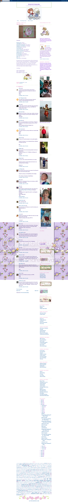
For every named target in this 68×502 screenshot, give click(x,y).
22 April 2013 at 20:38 (23, 252)
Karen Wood (44, 477)
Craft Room (36, 466)
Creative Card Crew (19, 51)
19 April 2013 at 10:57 (23, 166)
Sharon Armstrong (20, 488)
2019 (42, 401)
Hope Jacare (42, 475)
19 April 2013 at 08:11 (23, 155)
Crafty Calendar (42, 384)
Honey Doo (36, 475)
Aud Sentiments (42, 351)
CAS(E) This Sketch (43, 354)
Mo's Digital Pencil (43, 390)
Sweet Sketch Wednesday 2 (44, 395)
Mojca (20, 179)
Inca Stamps (34, 476)
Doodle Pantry (38, 472)
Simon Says (42, 323)
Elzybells (38, 473)
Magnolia (49, 480)
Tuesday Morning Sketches (44, 334)
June (43, 409)
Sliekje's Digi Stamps (43, 308)
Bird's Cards (34, 464)
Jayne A (20, 273)
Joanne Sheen (47, 476)
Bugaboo (41, 307)
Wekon (40, 492)
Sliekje (41, 488)
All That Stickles (18, 47)
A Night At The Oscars (45, 431)
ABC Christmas (42, 338)
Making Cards (21, 481)
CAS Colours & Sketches (44, 328)
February (43, 447)
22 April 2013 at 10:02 (23, 221)
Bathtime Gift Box (44, 438)
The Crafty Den (21, 232)
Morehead (26, 482)
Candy (38, 465)
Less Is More (42, 375)
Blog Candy (48, 464)
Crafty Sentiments (43, 330)
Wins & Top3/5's (30, 20)
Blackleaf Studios (41, 464)
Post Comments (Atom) (25, 292)
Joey (19, 247)
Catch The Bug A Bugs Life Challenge (25, 189)
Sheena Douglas (28, 488)
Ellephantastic (31, 473)
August (43, 406)
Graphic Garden (40, 474)
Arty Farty (37, 463)
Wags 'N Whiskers (27, 492)
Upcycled (20, 492)
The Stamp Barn (27, 491)
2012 (42, 450)
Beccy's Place (42, 306)
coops (20, 214)
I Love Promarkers (19, 54)
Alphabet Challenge (43, 363)
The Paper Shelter (43, 277)
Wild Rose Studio (46, 493)
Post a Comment (19, 289)
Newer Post (18, 290)
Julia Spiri (26, 477)
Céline (20, 88)
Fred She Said (19, 474)
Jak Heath (40, 476)
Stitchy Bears (44, 489)
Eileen (20, 223)
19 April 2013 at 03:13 (23, 135)
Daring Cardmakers (43, 364)
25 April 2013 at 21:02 (23, 278)
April (43, 412)
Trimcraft (50, 491)
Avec (42, 463)
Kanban (38, 477)
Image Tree (18, 476)
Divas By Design (18, 53)
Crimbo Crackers (42, 355)
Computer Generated (27, 466)
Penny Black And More (43, 394)
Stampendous (30, 489)
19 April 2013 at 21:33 (23, 197)
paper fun (20, 137)
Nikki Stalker (21, 263)
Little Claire (18, 58)
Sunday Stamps (42, 314)
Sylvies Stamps (30, 490)
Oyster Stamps (45, 482)
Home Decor (30, 475)
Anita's (24, 463)
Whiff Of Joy (47, 492)
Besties (28, 464)
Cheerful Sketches (43, 383)
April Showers (44, 436)
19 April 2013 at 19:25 (23, 183)
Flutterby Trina (21, 280)
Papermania (39, 483)
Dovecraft (45, 472)
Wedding (43, 413)
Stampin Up (36, 489)
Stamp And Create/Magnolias (20, 44)
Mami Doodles (27, 481)
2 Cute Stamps (19, 463)
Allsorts (41, 371)
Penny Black (42, 393)
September (44, 405)
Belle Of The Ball (44, 417)
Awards (45, 463)
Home (18, 20)
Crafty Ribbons (18, 43)
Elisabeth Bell (23, 473)
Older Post (36, 290)
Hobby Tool (24, 475)
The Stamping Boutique (36, 491)
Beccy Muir (22, 464)
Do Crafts (23, 472)
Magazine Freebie (39, 480)
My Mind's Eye (31, 482)
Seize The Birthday (43, 357)
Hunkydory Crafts (43, 275)
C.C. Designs (32, 465)
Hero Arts (47, 474)
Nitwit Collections (43, 276)
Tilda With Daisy (44, 427)
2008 (42, 456)
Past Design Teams (23, 20)
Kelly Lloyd (21, 111)
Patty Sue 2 (21, 254)
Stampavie (24, 489)
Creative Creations (19, 49)
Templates (39, 490)
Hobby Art (18, 475)
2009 (42, 454)
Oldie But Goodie (19, 52)
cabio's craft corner (22, 205)
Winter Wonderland (43, 367)
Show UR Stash (35, 488)
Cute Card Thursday (43, 356)
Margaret (20, 158)
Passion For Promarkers (20, 50)
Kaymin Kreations (22, 196)
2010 (42, 453)
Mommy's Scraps (19, 482)
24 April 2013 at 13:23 (23, 270)
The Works (44, 491)
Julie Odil (20, 120)
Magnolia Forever (43, 389)
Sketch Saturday (42, 376)
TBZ (35, 490)
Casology (41, 329)
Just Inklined (33, 477)
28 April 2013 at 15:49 (23, 286)
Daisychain (34, 4)
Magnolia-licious (19, 42)
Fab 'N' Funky (42, 341)
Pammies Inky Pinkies (43, 322)
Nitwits (38, 482)
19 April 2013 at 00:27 (23, 126)
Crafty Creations (42, 385)
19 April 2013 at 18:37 (23, 177)
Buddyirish (18, 465)
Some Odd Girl (47, 488)
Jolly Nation (19, 477)
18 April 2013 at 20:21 (23, 109)
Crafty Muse (33, 467)
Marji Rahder (33, 481)
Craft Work (43, 466)
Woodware (18, 494)
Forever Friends (46, 473)
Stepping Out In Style (45, 423)
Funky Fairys (26, 474)
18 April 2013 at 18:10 (23, 95)
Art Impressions (31, 463)
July (42, 408)
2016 (42, 402)
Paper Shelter (42, 344)
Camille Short (21, 200)
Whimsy (22, 493)
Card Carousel (43, 465)
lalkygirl (20, 148)
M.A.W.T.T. (41, 388)
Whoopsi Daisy (35, 493)
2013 (42, 404)
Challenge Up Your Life (43, 382)
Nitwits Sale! (44, 426)
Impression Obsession (26, 476)
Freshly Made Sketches (43, 342)
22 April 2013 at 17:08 (23, 237)
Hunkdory (48, 475)
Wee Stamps (35, 492)
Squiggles (18, 489)
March (43, 446)
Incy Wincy (41, 321)
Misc (38, 481)
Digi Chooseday (42, 331)
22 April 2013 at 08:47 (23, 211)
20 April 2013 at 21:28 (23, 203)
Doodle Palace (30, 472)
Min (19, 186)
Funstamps (33, 474)
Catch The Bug (18, 48)
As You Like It (42, 350)
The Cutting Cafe (45, 490)
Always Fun (42, 318)
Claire (20, 104)
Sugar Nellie (22, 490)
